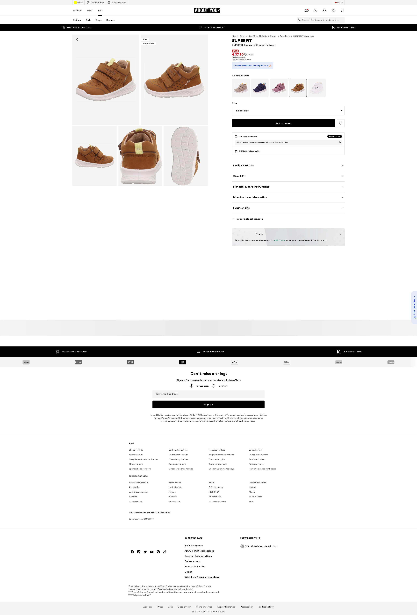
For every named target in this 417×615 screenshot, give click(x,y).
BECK (211, 482)
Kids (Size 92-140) (257, 36)
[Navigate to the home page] (147, 539)
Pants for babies (257, 459)
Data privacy (184, 607)
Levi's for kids (175, 487)
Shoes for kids (136, 450)
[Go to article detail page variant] (241, 88)
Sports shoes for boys (140, 469)
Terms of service (204, 607)
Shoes (273, 36)
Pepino (172, 492)
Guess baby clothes (178, 459)
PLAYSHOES (215, 496)
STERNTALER (135, 501)
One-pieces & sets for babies (143, 459)
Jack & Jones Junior (138, 492)
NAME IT (173, 496)
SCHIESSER (174, 501)
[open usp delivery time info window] (340, 142)
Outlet (80, 2)
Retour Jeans (255, 496)
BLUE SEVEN (175, 482)
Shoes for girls (136, 464)
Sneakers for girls (177, 464)
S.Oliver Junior (216, 487)
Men (89, 10)
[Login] (315, 10)
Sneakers (285, 36)
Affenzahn (134, 487)
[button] (288, 110)
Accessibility (247, 607)
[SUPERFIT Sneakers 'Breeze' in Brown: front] (105, 80)
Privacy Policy (160, 418)
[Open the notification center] (324, 10)
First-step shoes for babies (262, 469)
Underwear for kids (178, 454)
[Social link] (132, 552)
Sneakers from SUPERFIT (141, 519)
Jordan (252, 487)
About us (147, 607)
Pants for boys (256, 464)
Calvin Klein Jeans (257, 482)
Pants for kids (136, 454)
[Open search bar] (299, 19)
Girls (242, 36)
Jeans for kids (256, 450)
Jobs (170, 607)
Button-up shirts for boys (221, 469)
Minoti (252, 492)
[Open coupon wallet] (306, 10)
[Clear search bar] (342, 20)
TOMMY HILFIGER (217, 501)
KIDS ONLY (214, 492)
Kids (100, 10)
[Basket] (343, 10)
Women (77, 10)
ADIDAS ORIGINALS (138, 482)
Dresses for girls (217, 459)
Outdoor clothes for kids (181, 469)
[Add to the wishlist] (341, 123)
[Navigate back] (77, 39)
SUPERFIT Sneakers (303, 36)
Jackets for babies (178, 450)
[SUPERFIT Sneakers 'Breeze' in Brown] (94, 156)
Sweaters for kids (218, 464)
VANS (251, 501)
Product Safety (266, 607)
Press (160, 607)
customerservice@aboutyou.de (177, 421)
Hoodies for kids (217, 450)
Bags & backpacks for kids (221, 454)
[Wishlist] (334, 10)
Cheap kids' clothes (258, 454)
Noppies (133, 496)
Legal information (226, 607)
